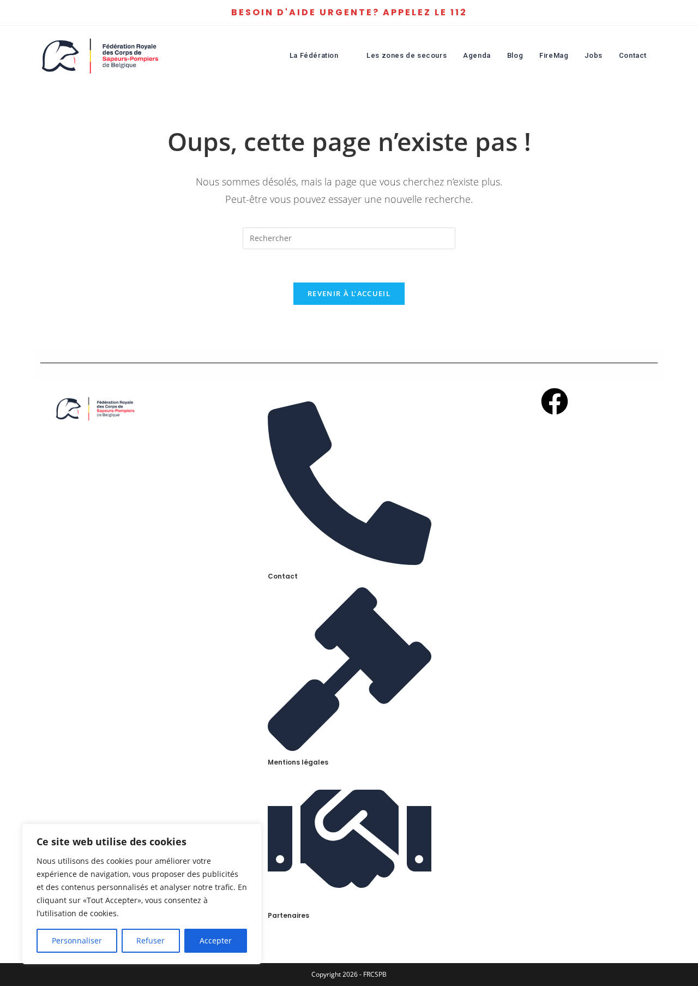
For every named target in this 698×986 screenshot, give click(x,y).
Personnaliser (77, 940)
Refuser (150, 940)
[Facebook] (554, 403)
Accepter (216, 940)
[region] (142, 893)
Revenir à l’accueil (349, 293)
